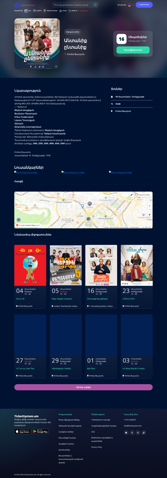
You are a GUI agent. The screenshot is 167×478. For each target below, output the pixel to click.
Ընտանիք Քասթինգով (97, 299)
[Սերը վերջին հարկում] (66, 265)
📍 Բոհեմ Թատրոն (74, 54)
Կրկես (64, 11)
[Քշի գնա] (101, 334)
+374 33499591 (130, 420)
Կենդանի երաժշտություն (70, 426)
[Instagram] (138, 432)
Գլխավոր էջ (18, 11)
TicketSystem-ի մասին (100, 420)
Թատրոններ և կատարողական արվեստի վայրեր (71, 459)
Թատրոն (74, 11)
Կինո (29, 11)
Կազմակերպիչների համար (104, 426)
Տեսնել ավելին (83, 387)
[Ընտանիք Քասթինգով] (101, 265)
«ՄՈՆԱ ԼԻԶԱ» (129, 299)
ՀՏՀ (93, 432)
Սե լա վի (20, 299)
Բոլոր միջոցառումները (69, 420)
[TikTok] (143, 432)
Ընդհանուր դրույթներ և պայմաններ (102, 439)
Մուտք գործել (144, 5)
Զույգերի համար (66, 444)
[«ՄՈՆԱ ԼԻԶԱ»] (137, 265)
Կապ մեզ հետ (121, 5)
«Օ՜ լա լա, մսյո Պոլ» (25, 368)
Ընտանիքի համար (67, 438)
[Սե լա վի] (30, 265)
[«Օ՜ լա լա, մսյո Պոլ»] (30, 334)
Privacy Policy (96, 447)
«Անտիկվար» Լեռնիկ (61, 368)
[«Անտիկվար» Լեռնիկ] (66, 334)
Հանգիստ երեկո (66, 432)
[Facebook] (132, 432)
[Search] (95, 5)
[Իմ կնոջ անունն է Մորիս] (137, 334)
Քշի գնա (91, 368)
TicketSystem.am (26, 416)
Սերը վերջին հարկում (62, 299)
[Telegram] (126, 432)
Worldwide (84, 11)
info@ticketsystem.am (133, 426)
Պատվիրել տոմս (133, 50)
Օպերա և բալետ (51, 11)
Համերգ (39, 11)
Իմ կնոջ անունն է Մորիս (134, 368)
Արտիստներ (64, 450)
